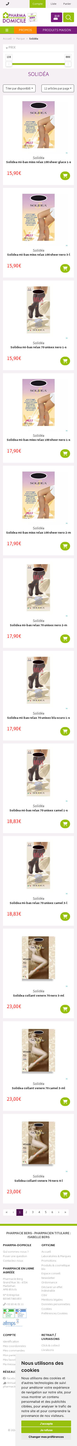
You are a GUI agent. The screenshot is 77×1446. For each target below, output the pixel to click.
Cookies (46, 1310)
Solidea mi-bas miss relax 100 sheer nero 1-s (38, 440)
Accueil (7, 39)
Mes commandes (14, 1351)
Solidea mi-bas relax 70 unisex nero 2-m (38, 625)
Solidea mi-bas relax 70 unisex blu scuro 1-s (38, 718)
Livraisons (47, 1351)
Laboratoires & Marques (56, 1257)
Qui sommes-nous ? (16, 1252)
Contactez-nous (13, 1261)
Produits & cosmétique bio (55, 1268)
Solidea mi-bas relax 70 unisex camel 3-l (38, 903)
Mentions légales (52, 1300)
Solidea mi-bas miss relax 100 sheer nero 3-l (38, 255)
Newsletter (48, 1279)
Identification (11, 1342)
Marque (20, 39)
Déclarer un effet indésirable (51, 1289)
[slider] (9, 64)
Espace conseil (50, 1274)
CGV (44, 1296)
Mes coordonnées (14, 1347)
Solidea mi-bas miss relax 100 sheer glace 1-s (38, 162)
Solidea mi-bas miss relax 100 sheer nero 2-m (38, 533)
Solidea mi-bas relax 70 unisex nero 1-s (38, 347)
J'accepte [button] (46, 1423)
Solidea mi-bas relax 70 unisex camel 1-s (38, 811)
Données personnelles (55, 1305)
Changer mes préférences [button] (46, 1436)
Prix (12, 48)
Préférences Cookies (54, 1314)
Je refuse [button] (46, 1430)
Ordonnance (49, 1283)
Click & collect (50, 1346)
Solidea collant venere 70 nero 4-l (38, 1181)
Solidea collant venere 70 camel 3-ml (38, 1088)
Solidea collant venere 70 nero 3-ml (38, 996)
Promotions (48, 1261)
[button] (19, 88)
